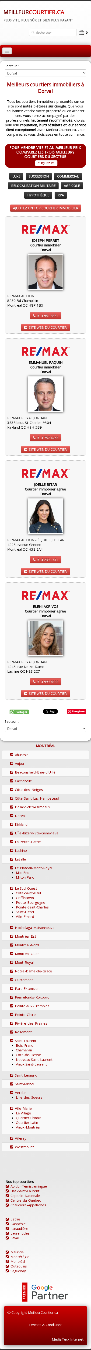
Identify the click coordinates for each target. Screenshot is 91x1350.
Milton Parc (25, 877)
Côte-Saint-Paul (28, 893)
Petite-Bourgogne (30, 902)
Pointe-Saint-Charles (32, 907)
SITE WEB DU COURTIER (48, 327)
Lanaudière (19, 1228)
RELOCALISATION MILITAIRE (33, 185)
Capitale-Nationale (25, 1195)
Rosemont (23, 1032)
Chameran (24, 1050)
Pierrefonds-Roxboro (32, 997)
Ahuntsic (21, 754)
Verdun (20, 1092)
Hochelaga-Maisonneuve (35, 927)
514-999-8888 (47, 681)
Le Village (23, 1113)
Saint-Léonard (26, 1075)
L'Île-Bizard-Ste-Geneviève (37, 833)
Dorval (20, 815)
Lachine (21, 850)
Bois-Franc (24, 1045)
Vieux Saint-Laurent (31, 1064)
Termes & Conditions (45, 1324)
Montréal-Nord (27, 945)
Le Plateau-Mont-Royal (33, 867)
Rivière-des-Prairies (31, 1023)
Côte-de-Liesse (28, 1054)
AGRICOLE (72, 185)
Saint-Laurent (25, 1040)
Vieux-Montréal (28, 1127)
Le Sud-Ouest (26, 888)
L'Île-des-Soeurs (29, 1097)
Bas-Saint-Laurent (24, 1190)
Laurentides (20, 1233)
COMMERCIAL (68, 176)
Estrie (15, 1219)
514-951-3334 (47, 315)
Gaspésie (18, 1223)
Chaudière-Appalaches (28, 1205)
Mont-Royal (24, 962)
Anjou (19, 763)
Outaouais (18, 1266)
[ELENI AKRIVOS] (45, 637)
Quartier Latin (27, 1122)
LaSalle (20, 859)
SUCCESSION (39, 176)
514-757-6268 (47, 437)
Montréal (17, 1261)
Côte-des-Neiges (29, 789)
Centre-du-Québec (25, 1200)
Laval (14, 1238)
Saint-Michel (24, 1084)
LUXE (16, 176)
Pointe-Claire (25, 1014)
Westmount (24, 1147)
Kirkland (21, 824)
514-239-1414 (47, 559)
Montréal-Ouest (28, 953)
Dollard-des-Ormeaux (32, 807)
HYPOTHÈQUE (38, 195)
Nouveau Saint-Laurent (34, 1059)
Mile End (22, 872)
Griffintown (25, 897)
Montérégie (19, 1256)
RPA (61, 195)
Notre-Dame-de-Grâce (33, 971)
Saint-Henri (25, 911)
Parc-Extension (27, 988)
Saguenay (18, 1270)
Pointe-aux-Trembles (32, 1005)
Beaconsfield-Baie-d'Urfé (35, 772)
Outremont (24, 979)
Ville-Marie (23, 1108)
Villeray (20, 1138)
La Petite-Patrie (28, 841)
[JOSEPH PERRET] (45, 271)
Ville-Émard (25, 916)
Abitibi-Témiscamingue (28, 1186)
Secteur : (12, 65)
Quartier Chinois (29, 1117)
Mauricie (17, 1252)
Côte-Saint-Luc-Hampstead (37, 798)
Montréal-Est (25, 936)
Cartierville (23, 780)
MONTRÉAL (45, 745)
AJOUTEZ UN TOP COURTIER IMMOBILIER (45, 208)
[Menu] (7, 50)
